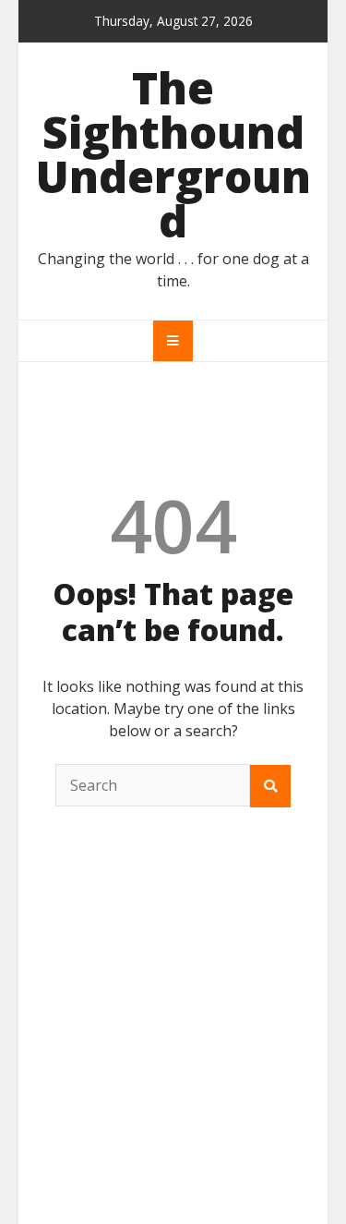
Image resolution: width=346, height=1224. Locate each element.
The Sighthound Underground (173, 153)
